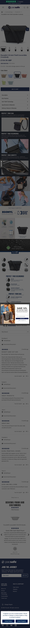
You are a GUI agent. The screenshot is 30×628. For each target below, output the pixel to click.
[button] (1, 164)
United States (8, 621)
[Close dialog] (28, 305)
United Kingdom (21, 621)
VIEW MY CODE (22, 318)
